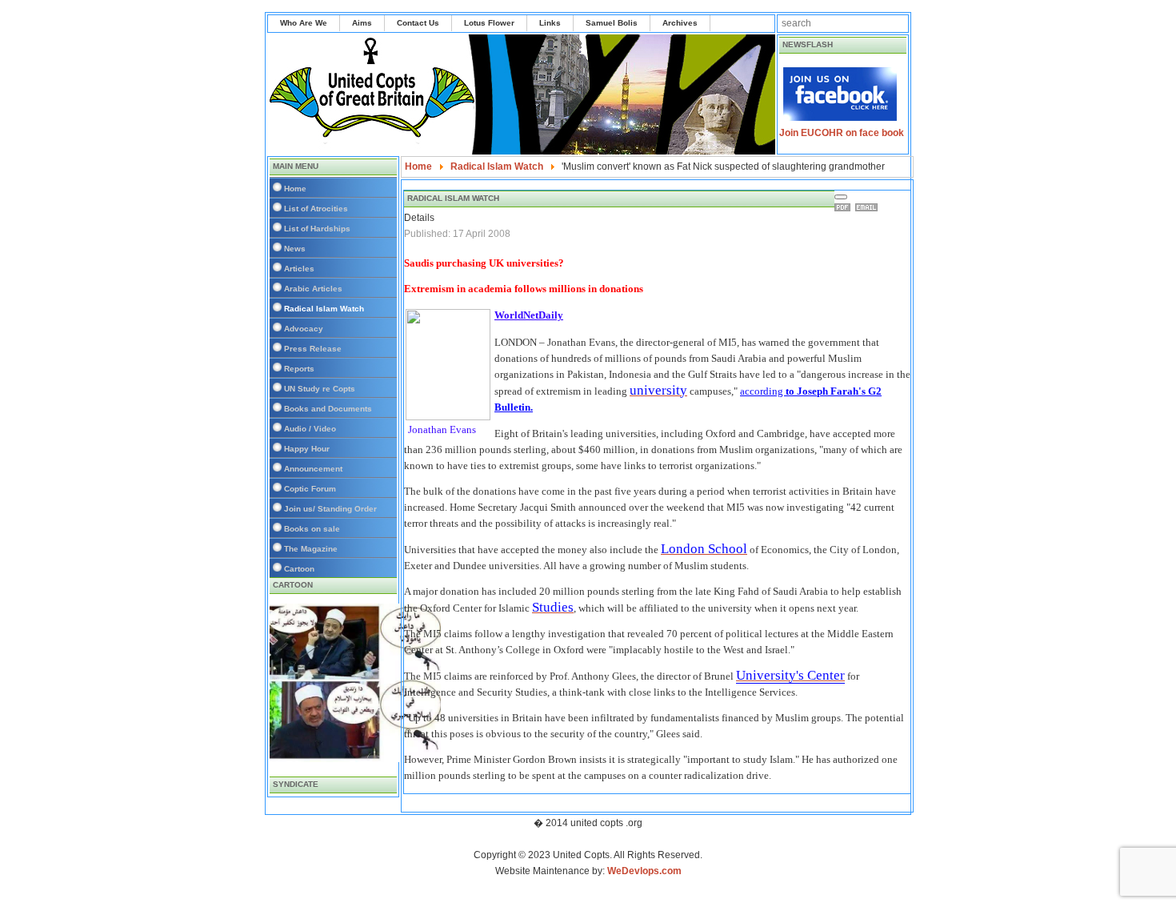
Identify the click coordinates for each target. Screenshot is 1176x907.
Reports (299, 368)
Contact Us (418, 22)
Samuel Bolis (612, 22)
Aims (362, 22)
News (295, 248)
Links (550, 22)
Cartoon (299, 568)
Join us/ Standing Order (330, 508)
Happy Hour (307, 448)
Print (845, 207)
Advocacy (303, 328)
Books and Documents (328, 408)
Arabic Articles (313, 288)
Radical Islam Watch (324, 308)
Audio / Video (310, 428)
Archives (680, 22)
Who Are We (303, 22)
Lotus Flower (489, 22)
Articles (299, 268)
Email (869, 207)
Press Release (313, 348)
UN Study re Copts (319, 388)
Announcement (313, 468)
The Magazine (311, 548)
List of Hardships (317, 228)
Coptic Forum (310, 488)
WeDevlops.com (644, 871)
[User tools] (840, 197)
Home (295, 188)
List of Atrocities (316, 208)
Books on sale (312, 528)
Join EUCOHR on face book (841, 132)
